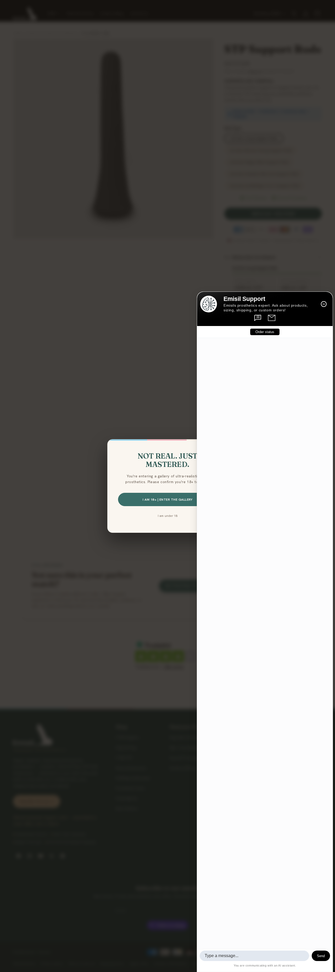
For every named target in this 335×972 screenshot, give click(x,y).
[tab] (258, 317)
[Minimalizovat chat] (323, 304)
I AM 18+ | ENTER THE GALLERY (167, 499)
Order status (264, 332)
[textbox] (254, 956)
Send (321, 956)
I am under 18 (167, 516)
